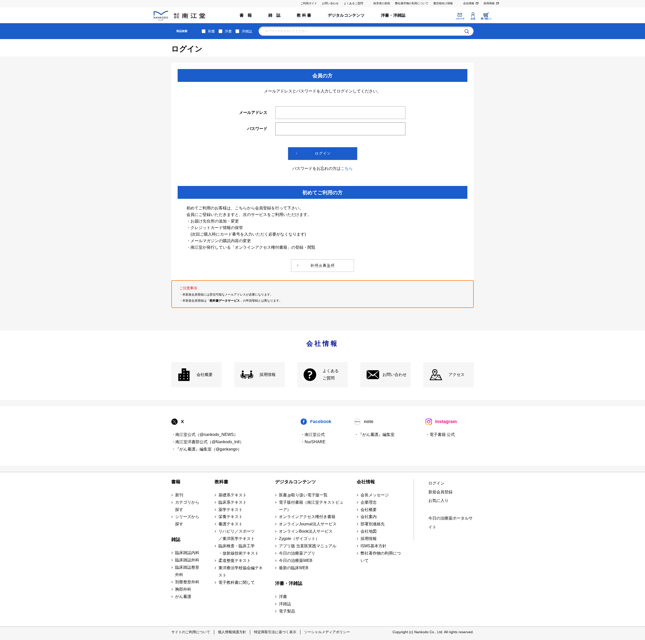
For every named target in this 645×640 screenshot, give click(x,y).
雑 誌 (274, 15)
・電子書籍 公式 (440, 434)
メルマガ (460, 18)
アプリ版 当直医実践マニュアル (307, 546)
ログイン (436, 483)
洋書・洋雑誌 (393, 15)
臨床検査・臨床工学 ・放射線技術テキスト (238, 549)
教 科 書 (304, 15)
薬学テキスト (230, 509)
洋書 (228, 31)
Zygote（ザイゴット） (299, 538)
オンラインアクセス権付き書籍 (307, 517)
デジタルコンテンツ (346, 15)
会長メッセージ (375, 495)
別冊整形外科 (187, 582)
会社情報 (468, 3)
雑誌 (175, 539)
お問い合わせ (330, 3)
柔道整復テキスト (234, 560)
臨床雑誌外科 (187, 560)
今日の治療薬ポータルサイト (450, 522)
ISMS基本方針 (373, 546)
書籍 (175, 481)
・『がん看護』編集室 (374, 434)
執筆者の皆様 (381, 3)
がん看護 (183, 596)
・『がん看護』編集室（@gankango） (206, 449)
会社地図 (369, 531)
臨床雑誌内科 (187, 553)
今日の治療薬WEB (295, 560)
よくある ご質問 (330, 374)
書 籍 (246, 15)
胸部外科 (183, 589)
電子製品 (287, 611)
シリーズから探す (187, 520)
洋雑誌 (247, 31)
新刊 (179, 495)
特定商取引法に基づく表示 (275, 632)
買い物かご (486, 18)
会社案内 (369, 517)
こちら (347, 168)
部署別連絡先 (373, 524)
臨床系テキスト (232, 502)
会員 (473, 18)
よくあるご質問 (353, 3)
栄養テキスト (230, 517)
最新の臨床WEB (293, 568)
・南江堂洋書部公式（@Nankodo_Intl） (207, 442)
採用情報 (489, 3)
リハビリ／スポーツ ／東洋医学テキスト (236, 535)
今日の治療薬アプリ (297, 553)
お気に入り (438, 500)
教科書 (221, 481)
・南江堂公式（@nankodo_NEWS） (204, 434)
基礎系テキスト (232, 495)
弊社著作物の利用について (411, 3)
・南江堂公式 (313, 434)
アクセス (456, 374)
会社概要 (205, 374)
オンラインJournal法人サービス (308, 524)
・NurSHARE (313, 442)
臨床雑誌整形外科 (187, 571)
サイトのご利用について (190, 632)
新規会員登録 (440, 492)
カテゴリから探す (187, 506)
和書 (211, 31)
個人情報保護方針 (232, 632)
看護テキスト (230, 524)
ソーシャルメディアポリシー (327, 632)
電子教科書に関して (236, 582)
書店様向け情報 (443, 3)
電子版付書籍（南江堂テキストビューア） (311, 506)
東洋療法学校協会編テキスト (240, 571)
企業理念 (369, 502)
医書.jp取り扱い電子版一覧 (303, 495)
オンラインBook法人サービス (306, 531)
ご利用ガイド (308, 3)
